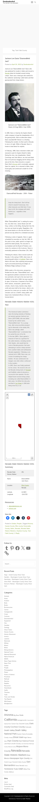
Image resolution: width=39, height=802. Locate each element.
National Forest (8, 652)
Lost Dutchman (25, 743)
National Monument (10, 654)
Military (6, 643)
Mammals (7, 641)
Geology (6, 627)
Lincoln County (16, 743)
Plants (6, 672)
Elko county (19, 526)
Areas (6, 598)
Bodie (21, 715)
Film (5, 623)
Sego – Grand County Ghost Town (14, 575)
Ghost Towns (8, 630)
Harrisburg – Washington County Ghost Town (17, 579)
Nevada (7, 73)
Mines (6, 647)
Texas (26, 765)
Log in (6, 782)
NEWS (6, 659)
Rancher (6, 681)
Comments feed (9, 786)
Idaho (12, 528)
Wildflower (11, 772)
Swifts (6, 690)
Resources (7, 686)
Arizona (15, 164)
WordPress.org (8, 789)
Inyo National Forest (26, 741)
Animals (6, 596)
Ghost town (18, 737)
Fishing (10, 737)
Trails (5, 694)
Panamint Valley (17, 762)
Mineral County (12, 746)
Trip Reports (8, 699)
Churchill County (24, 723)
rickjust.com (12, 508)
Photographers (8, 670)
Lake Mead (7, 743)
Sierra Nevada (19, 765)
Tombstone (8, 769)
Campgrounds (8, 612)
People (19, 523)
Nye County (25, 758)
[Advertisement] (19, 25)
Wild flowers (7, 701)
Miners (6, 645)
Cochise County (18, 727)
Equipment (7, 621)
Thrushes (7, 692)
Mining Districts (9, 650)
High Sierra (27, 737)
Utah (20, 769)
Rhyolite (24, 762)
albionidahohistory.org (15, 506)
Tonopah (28, 370)
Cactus (6, 609)
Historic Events (8, 632)
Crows (6, 614)
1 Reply (16, 533)
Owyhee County (22, 531)
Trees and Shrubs (9, 697)
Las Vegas (18, 383)
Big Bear (16, 715)
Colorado (28, 727)
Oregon (10, 762)
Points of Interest (9, 674)
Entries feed (7, 784)
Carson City (14, 723)
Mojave (19, 746)
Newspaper (14, 758)
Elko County (25, 485)
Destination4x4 (9, 1)
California (10, 719)
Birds (5, 603)
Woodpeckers (8, 703)
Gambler (6, 625)
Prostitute (7, 677)
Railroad (6, 679)
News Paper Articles (10, 661)
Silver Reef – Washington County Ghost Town (18, 581)
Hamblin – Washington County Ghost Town (17, 577)
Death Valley (9, 730)
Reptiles (6, 683)
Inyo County (13, 741)
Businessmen (8, 607)
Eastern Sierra (21, 734)
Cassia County (9, 526)
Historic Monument (9, 634)
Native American (9, 656)
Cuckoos (6, 616)
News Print (7, 663)
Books (6, 605)
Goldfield (22, 259)
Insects (6, 636)
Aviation (6, 600)
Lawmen (6, 639)
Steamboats (7, 688)
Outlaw (14, 523)
